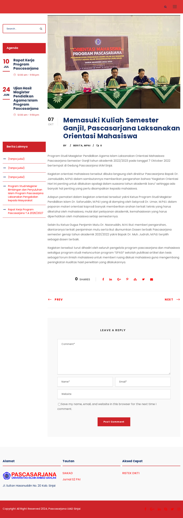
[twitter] (172, 509)
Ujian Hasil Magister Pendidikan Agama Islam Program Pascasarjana (26, 98)
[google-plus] (152, 509)
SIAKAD (68, 473)
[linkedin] (159, 509)
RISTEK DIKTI (130, 473)
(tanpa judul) (16, 159)
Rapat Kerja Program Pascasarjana (26, 64)
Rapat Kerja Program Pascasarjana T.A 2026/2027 (25, 211)
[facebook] (145, 509)
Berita (78, 145)
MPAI (87, 145)
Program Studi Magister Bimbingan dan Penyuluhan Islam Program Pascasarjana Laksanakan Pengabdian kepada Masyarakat (25, 193)
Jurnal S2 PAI (71, 479)
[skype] (165, 509)
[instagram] (178, 509)
